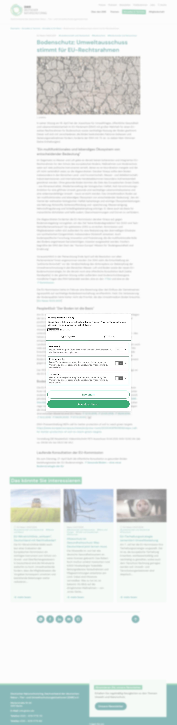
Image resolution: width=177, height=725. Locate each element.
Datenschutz (53, 330)
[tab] (68, 336)
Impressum (65, 330)
